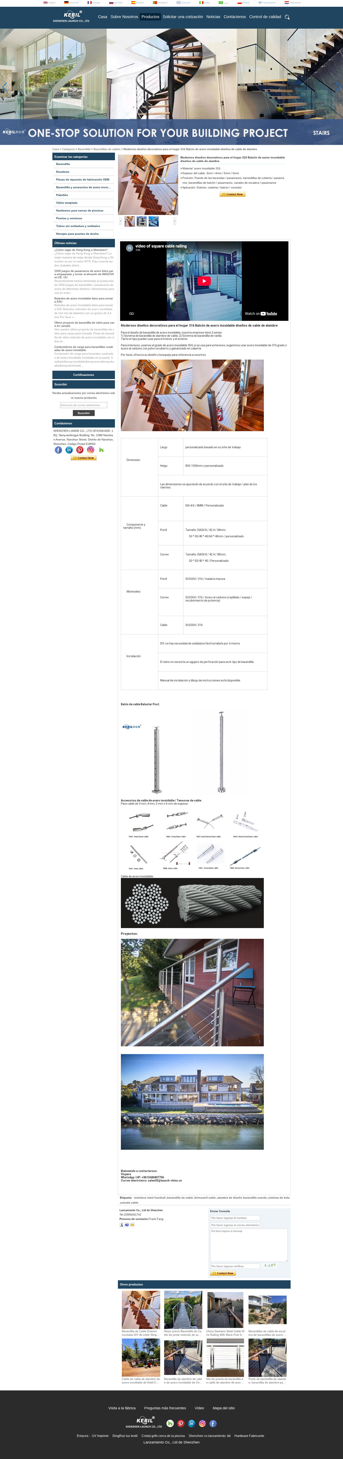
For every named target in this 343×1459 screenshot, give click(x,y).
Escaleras (62, 171)
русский (118, 2)
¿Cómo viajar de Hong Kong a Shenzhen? (81, 249)
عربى (226, 2)
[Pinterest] (80, 450)
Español (140, 2)
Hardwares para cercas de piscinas (79, 210)
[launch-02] (127, 1225)
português (163, 2)
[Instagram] (90, 450)
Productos (150, 17)
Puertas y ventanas (69, 218)
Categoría (68, 149)
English (51, 2)
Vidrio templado (67, 202)
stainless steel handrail (150, 1197)
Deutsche (74, 2)
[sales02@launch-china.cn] (132, 1225)
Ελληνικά (185, 2)
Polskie (246, 2)
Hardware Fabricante (249, 1436)
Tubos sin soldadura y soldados (78, 226)
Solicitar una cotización (183, 17)
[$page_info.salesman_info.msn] (121, 1225)
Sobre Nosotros (124, 17)
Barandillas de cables (106, 149)
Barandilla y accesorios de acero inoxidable (85, 187)
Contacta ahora (83, 458)
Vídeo (199, 1408)
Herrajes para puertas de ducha (77, 233)
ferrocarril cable (205, 1197)
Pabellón (62, 195)
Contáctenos (235, 17)
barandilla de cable (180, 1197)
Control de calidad (265, 17)
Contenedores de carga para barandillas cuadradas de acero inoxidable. (83, 348)
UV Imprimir (100, 1436)
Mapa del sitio (224, 1408)
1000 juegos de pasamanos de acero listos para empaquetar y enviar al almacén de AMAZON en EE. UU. (84, 274)
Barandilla (84, 149)
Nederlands (295, 2)
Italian (207, 2)
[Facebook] (58, 450)
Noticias (213, 17)
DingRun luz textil (125, 1436)
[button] (165, 142)
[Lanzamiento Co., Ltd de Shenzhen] (70, 23)
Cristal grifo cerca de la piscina (163, 1436)
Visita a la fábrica (122, 1408)
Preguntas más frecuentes (165, 1408)
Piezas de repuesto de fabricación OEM (82, 179)
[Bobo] (101, 450)
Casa (102, 17)
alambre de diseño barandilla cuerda (242, 1197)
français (96, 2)
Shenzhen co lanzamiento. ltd (209, 1436)
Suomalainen (269, 2)
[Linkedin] (69, 450)
